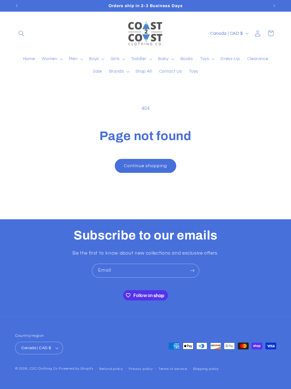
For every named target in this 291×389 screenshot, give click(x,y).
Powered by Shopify (76, 368)
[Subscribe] (192, 271)
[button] (21, 33)
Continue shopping (145, 165)
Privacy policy (141, 368)
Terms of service (173, 368)
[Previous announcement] (17, 5)
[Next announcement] (274, 5)
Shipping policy (206, 368)
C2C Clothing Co (44, 368)
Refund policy (111, 368)
